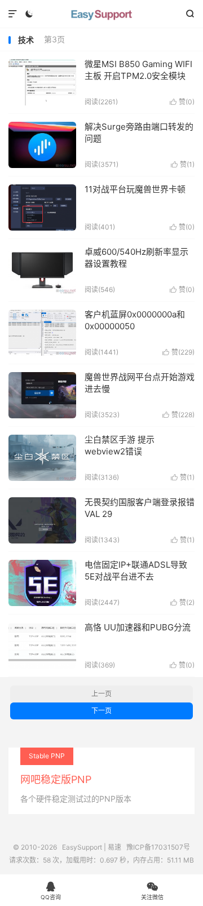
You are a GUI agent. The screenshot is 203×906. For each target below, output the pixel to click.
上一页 (101, 694)
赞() (182, 102)
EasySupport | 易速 (101, 14)
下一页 (101, 710)
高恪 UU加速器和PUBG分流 (138, 627)
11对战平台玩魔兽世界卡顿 (135, 189)
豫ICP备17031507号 (158, 847)
